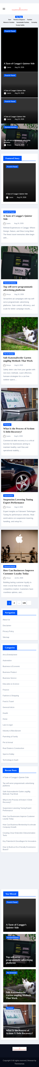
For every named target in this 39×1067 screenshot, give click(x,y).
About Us (6, 620)
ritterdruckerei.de (9, 879)
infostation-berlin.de (10, 864)
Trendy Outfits (20, 25)
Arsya (9, 145)
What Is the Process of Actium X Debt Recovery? (19, 1032)
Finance (7, 424)
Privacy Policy (8, 631)
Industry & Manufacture (12, 731)
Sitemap (6, 637)
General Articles (11, 127)
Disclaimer (7, 625)
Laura (9, 67)
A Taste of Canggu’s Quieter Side (19, 63)
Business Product (10, 672)
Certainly (34, 22)
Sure (9, 19)
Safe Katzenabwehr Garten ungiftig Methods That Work (18, 995)
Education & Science (11, 684)
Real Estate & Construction (13, 748)
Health (5, 713)
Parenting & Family (10, 737)
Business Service (9, 678)
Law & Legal (8, 725)
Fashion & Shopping (11, 696)
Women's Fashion (8, 22)
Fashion (29, 19)
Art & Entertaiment (10, 655)
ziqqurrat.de (7, 876)
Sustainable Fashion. (22, 22)
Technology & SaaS (10, 760)
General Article (9, 566)
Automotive (8, 495)
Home (5, 719)
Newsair (31, 1060)
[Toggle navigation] (4, 9)
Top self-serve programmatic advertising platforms (19, 960)
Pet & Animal (9, 354)
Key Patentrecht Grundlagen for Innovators (19, 841)
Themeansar (19, 1064)
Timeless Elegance (19, 19)
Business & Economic (11, 666)
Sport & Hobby (8, 754)
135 (24, 603)
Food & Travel (10, 31)
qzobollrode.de (8, 867)
